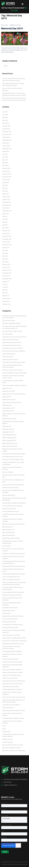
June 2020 (5, 253)
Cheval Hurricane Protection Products (12, 348)
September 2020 (7, 244)
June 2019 (5, 287)
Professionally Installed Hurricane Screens (13, 574)
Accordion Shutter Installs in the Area (12, 331)
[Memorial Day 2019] (14, 38)
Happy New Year (6, 426)
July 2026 (5, 112)
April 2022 (5, 191)
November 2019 (6, 273)
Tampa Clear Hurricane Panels (10, 659)
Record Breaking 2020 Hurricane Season (13, 592)
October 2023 (6, 146)
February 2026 (6, 126)
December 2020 (6, 236)
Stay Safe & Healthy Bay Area (10, 627)
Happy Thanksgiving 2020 (9, 437)
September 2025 (7, 140)
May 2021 (5, 222)
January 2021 (6, 233)
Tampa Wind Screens (8, 707)
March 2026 (5, 123)
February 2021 (6, 230)
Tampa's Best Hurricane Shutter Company (13, 710)
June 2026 (5, 114)
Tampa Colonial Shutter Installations (12, 669)
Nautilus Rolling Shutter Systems (11, 538)
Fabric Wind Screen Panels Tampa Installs (13, 362)
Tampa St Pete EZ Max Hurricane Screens (13, 697)
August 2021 (5, 213)
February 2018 (6, 304)
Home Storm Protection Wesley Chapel (13, 459)
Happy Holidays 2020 (8, 411)
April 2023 (5, 162)
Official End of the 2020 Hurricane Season (13, 553)
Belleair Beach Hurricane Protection (12, 342)
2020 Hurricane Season (8, 320)
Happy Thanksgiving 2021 (9, 440)
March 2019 (5, 295)
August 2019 (5, 281)
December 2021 (6, 202)
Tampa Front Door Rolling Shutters (11, 675)
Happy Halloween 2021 (8, 408)
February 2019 (6, 298)
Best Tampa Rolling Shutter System (11, 345)
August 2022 (5, 182)
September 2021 (7, 211)
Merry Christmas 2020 (8, 532)
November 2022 (6, 177)
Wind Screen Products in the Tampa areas (13, 750)
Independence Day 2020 (9, 508)
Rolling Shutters (6, 613)
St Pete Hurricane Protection (10, 619)
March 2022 (5, 194)
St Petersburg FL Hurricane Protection (12, 624)
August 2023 (5, 151)
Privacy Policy (23, 862)
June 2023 (5, 157)
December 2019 (6, 270)
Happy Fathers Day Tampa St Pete (11, 402)
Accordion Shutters (7, 334)
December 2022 (6, 174)
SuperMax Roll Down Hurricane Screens (13, 643)
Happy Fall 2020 (6, 397)
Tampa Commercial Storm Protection (12, 672)
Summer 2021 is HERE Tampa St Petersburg (14, 641)
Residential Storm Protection (10, 607)
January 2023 (6, 171)
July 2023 (5, 154)
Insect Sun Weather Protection (10, 511)
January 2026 (6, 129)
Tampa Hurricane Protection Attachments (13, 681)
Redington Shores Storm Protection (12, 595)
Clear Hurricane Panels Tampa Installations (13, 351)
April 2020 (5, 259)
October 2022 (6, 179)
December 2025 (6, 131)
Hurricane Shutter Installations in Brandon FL (14, 503)
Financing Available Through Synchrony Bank (14, 373)
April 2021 (5, 225)
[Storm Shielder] (8, 3)
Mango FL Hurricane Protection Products (13, 524)
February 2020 (6, 264)
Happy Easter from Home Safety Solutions (13, 394)
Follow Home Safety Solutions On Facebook (14, 385)
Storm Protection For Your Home (11, 635)
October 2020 (6, 242)
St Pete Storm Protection (9, 622)
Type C (4, 726)
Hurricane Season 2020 (8, 495)
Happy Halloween (7, 405)
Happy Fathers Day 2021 (9, 399)
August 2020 (5, 247)
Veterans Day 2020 (7, 742)
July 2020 (5, 250)
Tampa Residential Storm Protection (12, 689)
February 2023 (6, 168)
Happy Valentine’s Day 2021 (9, 443)
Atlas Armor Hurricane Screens (10, 339)
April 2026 (5, 120)
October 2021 (6, 208)
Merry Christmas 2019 (8, 530)
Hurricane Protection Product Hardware (13, 484)
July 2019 (5, 284)
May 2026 (5, 117)
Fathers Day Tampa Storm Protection (12, 370)
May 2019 (5, 290)
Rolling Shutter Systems (8, 610)
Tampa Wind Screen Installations (11, 705)
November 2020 (6, 239)
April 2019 (5, 293)
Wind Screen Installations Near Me (11, 748)
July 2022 (5, 185)
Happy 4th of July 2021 (8, 391)
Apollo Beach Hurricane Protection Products (14, 337)
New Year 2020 (6, 546)
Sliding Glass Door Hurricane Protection (13, 616)
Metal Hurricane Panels (8, 535)
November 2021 (6, 205)
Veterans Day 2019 (7, 739)
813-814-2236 (14, 9)
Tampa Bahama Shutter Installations (12, 651)
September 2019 (7, 278)
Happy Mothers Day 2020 (9, 418)
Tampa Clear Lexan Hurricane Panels (12, 662)
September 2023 (7, 148)
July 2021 (5, 216)
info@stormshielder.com (10, 785)
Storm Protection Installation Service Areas (14, 638)
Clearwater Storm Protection (10, 359)
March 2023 (5, 165)
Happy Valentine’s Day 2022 (9, 446)
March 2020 (5, 261)
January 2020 (6, 267)
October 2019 (6, 276)
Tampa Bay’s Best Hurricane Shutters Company (14, 864)
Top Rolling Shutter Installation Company (13, 718)
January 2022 (6, 199)
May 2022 (5, 188)
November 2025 (6, 134)
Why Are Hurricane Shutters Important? (12, 745)
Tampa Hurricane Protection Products (12, 683)
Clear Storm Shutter (7, 356)
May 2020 (5, 256)
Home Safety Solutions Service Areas (12, 456)
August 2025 (5, 143)
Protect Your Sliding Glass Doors (11, 577)
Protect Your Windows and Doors (11, 579)
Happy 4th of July (7, 388)
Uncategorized (6, 731)
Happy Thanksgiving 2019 (9, 435)
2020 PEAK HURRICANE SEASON (11, 323)
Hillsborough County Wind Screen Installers (13, 454)
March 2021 (5, 228)
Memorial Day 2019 (15, 25)
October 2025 (6, 137)
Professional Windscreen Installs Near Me (13, 566)
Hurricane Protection (7, 472)
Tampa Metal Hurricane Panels (10, 686)
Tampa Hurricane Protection (10, 678)
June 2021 (5, 219)
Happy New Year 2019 (8, 429)
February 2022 (6, 196)
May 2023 (5, 160)
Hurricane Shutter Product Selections (12, 506)
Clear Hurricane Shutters (8, 354)
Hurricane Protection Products (10, 487)
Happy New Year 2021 (8, 432)
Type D (4, 729)
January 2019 (6, 301)
